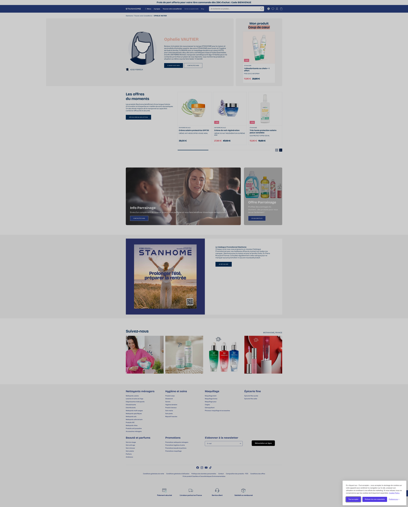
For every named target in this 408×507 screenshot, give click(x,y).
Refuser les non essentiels (375, 499)
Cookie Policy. (394, 493)
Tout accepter (353, 499)
